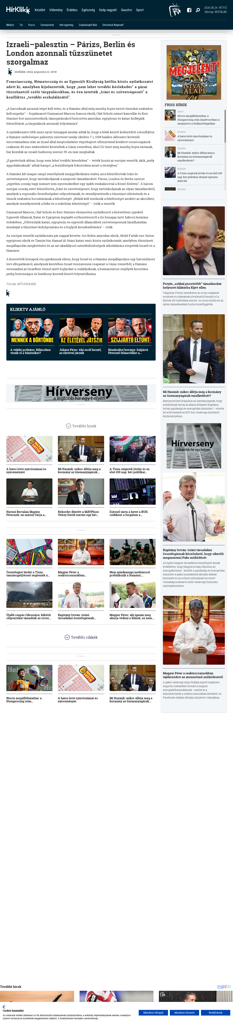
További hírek (84, 426)
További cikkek (84, 637)
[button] (197, 10)
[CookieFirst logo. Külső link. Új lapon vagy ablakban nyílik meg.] (4, 1007)
